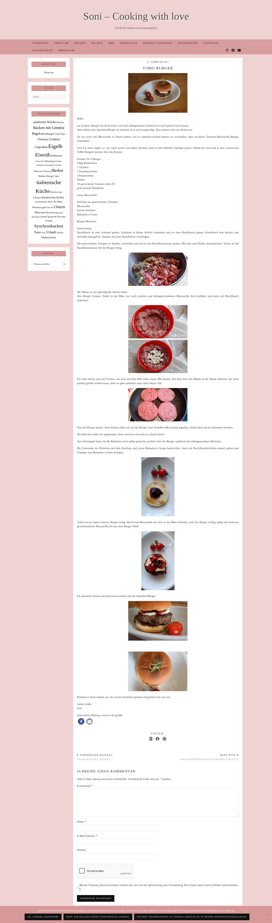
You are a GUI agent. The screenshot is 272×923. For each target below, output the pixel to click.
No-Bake (58, 201)
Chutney (42, 139)
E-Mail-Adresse (87, 835)
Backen (97, 43)
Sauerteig (36, 217)
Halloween (38, 171)
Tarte (37, 232)
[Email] (239, 50)
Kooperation (188, 43)
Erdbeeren (56, 155)
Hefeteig (47, 171)
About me (61, 43)
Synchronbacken (48, 226)
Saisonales (128, 43)
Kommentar (85, 785)
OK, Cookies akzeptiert (43, 917)
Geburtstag (49, 161)
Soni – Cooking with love (136, 16)
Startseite (40, 43)
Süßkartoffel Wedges (95, 757)
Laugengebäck (41, 202)
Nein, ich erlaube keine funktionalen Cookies (97, 917)
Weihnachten (48, 237)
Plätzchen (40, 212)
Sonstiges (211, 43)
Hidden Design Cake (48, 176)
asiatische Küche (44, 122)
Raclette (50, 212)
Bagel (36, 133)
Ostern (59, 207)
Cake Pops (60, 133)
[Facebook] (233, 50)
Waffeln (60, 233)
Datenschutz (42, 50)
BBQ (111, 43)
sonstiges (49, 221)
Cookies (54, 139)
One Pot (50, 208)
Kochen (80, 43)
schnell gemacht (48, 216)
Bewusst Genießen (157, 43)
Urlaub (51, 232)
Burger (50, 133)
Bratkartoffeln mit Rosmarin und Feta (210, 757)
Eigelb (55, 146)
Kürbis (60, 197)
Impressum (66, 50)
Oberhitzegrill (39, 207)
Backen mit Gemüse (48, 127)
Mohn (50, 202)
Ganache (39, 161)
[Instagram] (227, 50)
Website (81, 849)
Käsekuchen (49, 197)
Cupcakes (41, 147)
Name (81, 821)
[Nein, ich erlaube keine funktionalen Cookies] (267, 914)
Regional (59, 213)
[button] (81, 721)
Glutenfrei (40, 165)
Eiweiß (42, 155)
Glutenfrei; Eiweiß (53, 165)
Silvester (61, 216)
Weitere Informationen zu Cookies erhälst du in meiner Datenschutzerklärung (191, 917)
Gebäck (58, 161)
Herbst (57, 170)
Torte (43, 233)
